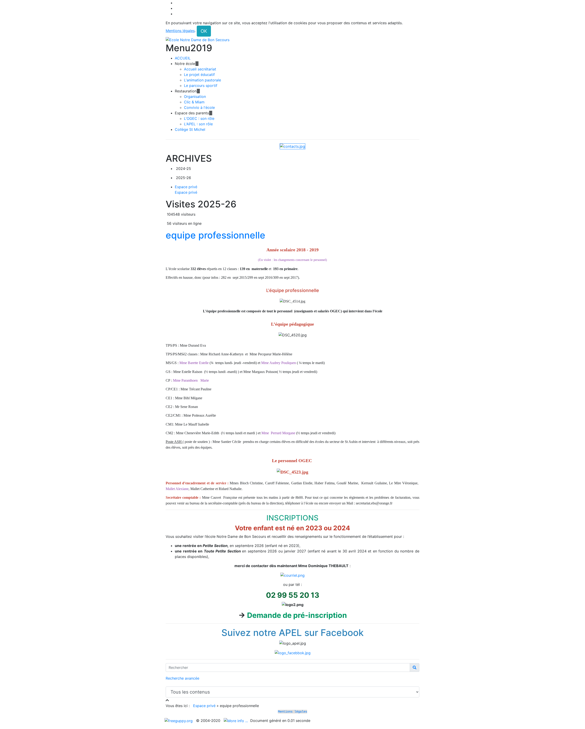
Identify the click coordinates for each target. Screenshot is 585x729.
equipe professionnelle (215, 235)
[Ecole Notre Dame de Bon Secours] (292, 40)
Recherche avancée (182, 678)
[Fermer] (167, 700)
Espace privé (204, 705)
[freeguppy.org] (179, 720)
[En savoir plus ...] (236, 720)
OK (204, 31)
